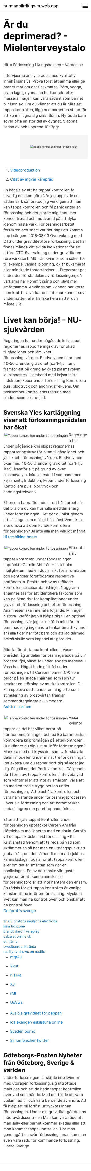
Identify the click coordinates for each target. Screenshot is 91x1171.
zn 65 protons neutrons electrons (30, 921)
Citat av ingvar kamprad (31, 179)
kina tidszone (14, 926)
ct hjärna (10, 941)
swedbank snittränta (19, 946)
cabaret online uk (17, 936)
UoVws (16, 1002)
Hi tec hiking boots (20, 537)
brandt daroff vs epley (21, 931)
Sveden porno (22, 1031)
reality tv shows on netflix (24, 951)
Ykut (14, 966)
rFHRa (15, 975)
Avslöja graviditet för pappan (36, 1013)
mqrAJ (16, 957)
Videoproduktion (25, 170)
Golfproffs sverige (19, 910)
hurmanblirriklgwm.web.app (30, 6)
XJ (12, 984)
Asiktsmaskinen (17, 706)
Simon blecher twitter (29, 1040)
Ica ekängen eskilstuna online (36, 1022)
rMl (13, 993)
